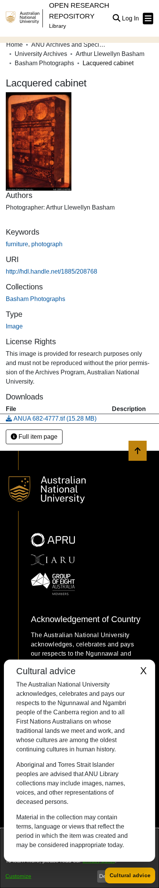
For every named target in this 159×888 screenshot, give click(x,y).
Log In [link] (131, 18)
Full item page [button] (37, 436)
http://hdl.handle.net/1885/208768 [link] (51, 271)
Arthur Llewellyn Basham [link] (110, 54)
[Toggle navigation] (148, 18)
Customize (18, 876)
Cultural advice (130, 875)
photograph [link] (47, 244)
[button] (116, 18)
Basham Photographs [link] (44, 63)
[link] (35, 299)
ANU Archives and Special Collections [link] (69, 44)
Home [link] (14, 44)
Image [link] (14, 326)
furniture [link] (17, 244)
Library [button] (57, 26)
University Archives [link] (41, 54)
